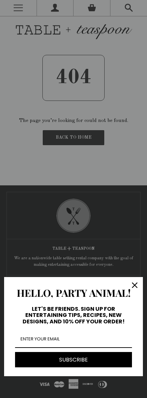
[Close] (134, 285)
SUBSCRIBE (73, 360)
